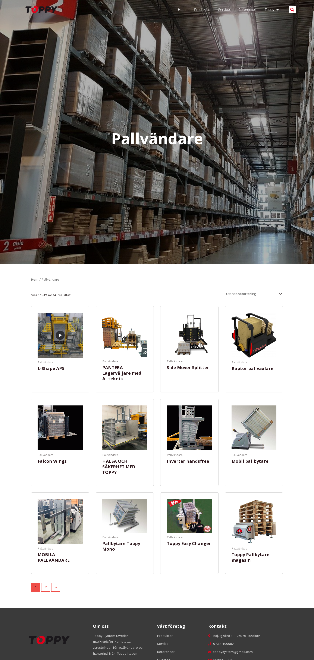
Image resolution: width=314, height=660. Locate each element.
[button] (292, 9)
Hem (182, 9)
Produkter (202, 9)
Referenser (247, 9)
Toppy (269, 9)
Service (224, 9)
